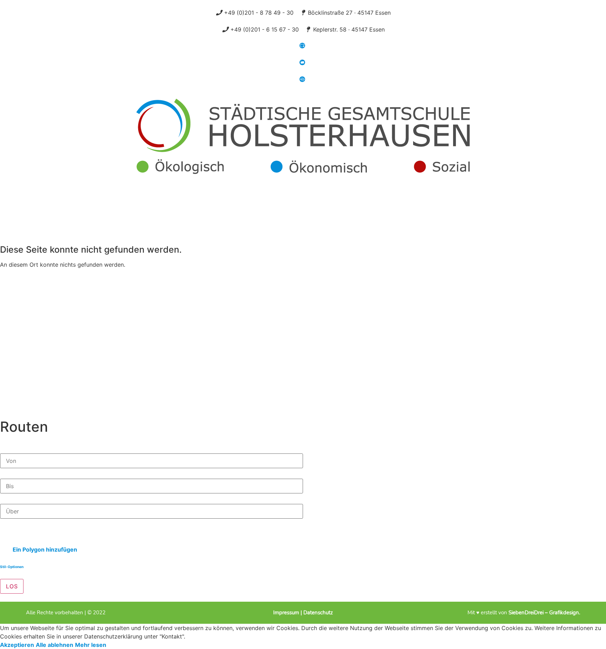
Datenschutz (318, 612)
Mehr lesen (90, 644)
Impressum (287, 612)
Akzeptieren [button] (17, 644)
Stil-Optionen (11, 567)
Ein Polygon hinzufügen (44, 549)
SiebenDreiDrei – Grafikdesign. (544, 612)
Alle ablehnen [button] (54, 644)
